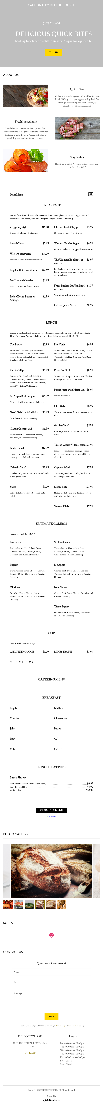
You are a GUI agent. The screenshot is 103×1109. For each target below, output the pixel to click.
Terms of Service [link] (74, 1026)
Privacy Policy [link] (60, 1026)
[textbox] (51, 972)
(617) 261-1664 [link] (51, 23)
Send (51, 1016)
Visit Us (53, 52)
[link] (51, 5)
